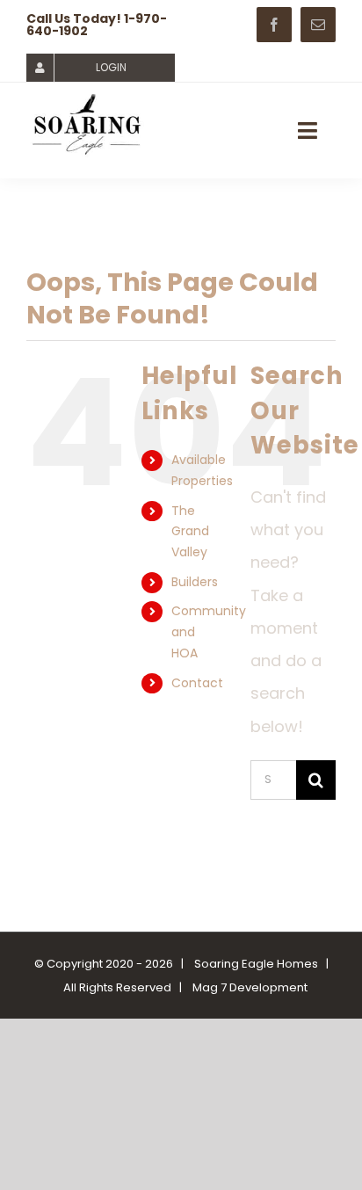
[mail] (318, 24)
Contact (197, 683)
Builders (194, 582)
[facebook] (274, 24)
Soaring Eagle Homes (256, 963)
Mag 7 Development (250, 987)
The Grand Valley (190, 532)
